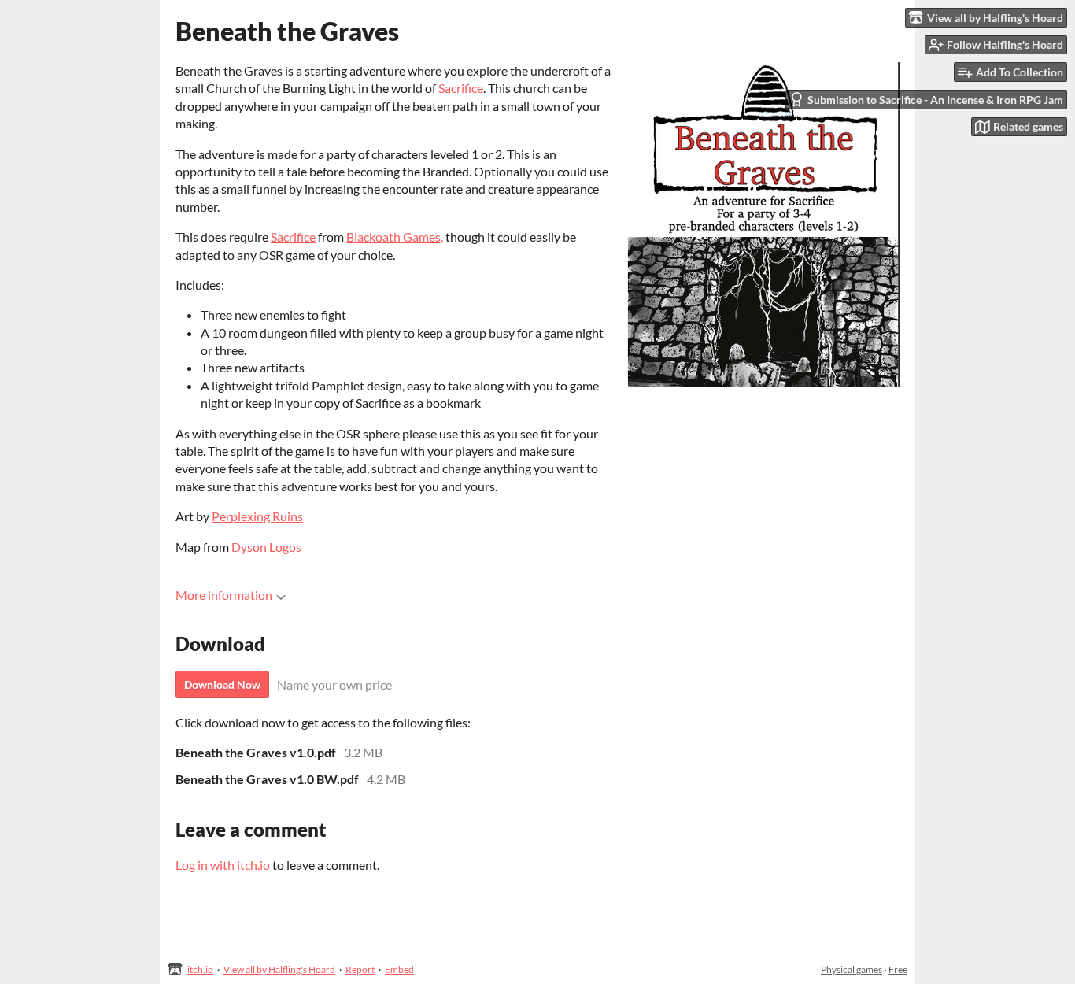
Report (360, 969)
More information (223, 594)
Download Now (222, 684)
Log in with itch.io (222, 864)
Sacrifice (460, 87)
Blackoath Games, (394, 236)
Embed (399, 969)
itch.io (200, 969)
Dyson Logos (266, 546)
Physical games (851, 969)
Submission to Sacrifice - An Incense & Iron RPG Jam (935, 99)
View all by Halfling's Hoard (279, 969)
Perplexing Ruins (257, 516)
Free (897, 969)
